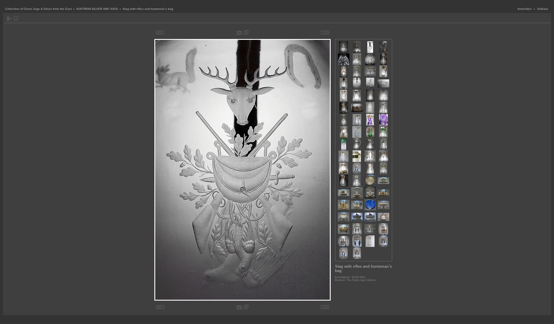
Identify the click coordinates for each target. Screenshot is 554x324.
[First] (158, 32)
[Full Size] (246, 32)
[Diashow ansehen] (16, 18)
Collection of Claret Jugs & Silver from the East (38, 8)
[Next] (323, 32)
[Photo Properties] (239, 32)
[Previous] (162, 32)
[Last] (327, 32)
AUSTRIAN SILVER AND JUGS (97, 8)
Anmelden (524, 8)
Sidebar (542, 8)
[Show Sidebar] (9, 18)
